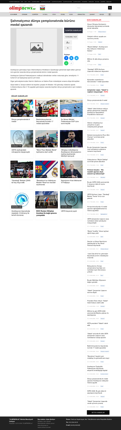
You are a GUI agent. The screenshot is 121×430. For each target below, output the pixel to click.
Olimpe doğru (77, 1)
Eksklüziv (91, 1)
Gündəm (24, 14)
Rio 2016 (97, 1)
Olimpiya (103, 1)
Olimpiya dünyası (67, 1)
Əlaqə (102, 14)
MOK (29, 1)
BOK (22, 1)
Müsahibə (84, 1)
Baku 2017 (109, 1)
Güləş (63, 14)
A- (68, 47)
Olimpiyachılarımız (57, 1)
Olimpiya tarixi (35, 1)
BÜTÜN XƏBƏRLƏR (98, 412)
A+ (68, 42)
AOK (26, 1)
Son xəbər (13, 14)
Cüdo (54, 14)
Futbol (45, 14)
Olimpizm (35, 14)
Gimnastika (81, 14)
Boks (71, 14)
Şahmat (92, 14)
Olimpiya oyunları (45, 1)
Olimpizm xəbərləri (14, 1)
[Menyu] (109, 14)
